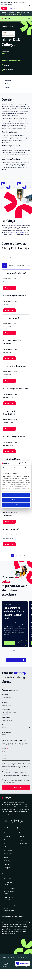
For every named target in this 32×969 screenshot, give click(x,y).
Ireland (6, 847)
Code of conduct (9, 888)
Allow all (16, 495)
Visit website (8, 69)
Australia (7, 836)
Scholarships (23, 843)
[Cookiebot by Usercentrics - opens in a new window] (19, 463)
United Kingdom (9, 833)
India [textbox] (3, 751)
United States (8, 854)
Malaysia (6, 864)
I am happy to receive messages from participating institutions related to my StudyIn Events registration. (17, 780)
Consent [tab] (5, 467)
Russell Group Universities (17, 232)
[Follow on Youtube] (16, 821)
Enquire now (9, 288)
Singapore (7, 868)
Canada (6, 840)
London (6, 65)
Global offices (8, 879)
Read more (9, 643)
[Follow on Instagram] (22, 821)
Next (15, 787)
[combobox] (4, 712)
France (6, 857)
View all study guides (15, 660)
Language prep (24, 840)
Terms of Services (5, 965)
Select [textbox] (4, 727)
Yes (4, 8)
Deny (16, 504)
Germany (7, 861)
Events (21, 847)
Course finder (23, 833)
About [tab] (26, 467)
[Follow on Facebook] (11, 821)
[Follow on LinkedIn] (6, 821)
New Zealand (8, 850)
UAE (5, 843)
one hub (19, 14)
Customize (15, 500)
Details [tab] (16, 467)
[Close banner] (29, 463)
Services (21, 836)
